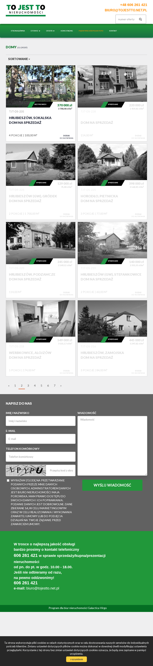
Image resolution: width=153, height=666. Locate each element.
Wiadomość (86, 413)
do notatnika (66, 137)
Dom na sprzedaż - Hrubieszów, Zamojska (112, 338)
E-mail (10, 430)
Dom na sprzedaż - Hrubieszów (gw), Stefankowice (112, 260)
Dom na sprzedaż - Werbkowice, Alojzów (40, 338)
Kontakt (113, 31)
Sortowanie (18, 59)
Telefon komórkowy (22, 448)
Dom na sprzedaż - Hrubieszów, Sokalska (40, 103)
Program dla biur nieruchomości (68, 608)
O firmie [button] (34, 31)
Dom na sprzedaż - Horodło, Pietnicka (112, 182)
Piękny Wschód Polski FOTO (91, 31)
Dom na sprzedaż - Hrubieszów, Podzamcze (40, 260)
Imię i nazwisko (17, 413)
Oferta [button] (49, 31)
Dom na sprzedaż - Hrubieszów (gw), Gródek (40, 182)
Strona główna (18, 31)
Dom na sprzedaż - (112, 103)
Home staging (67, 31)
